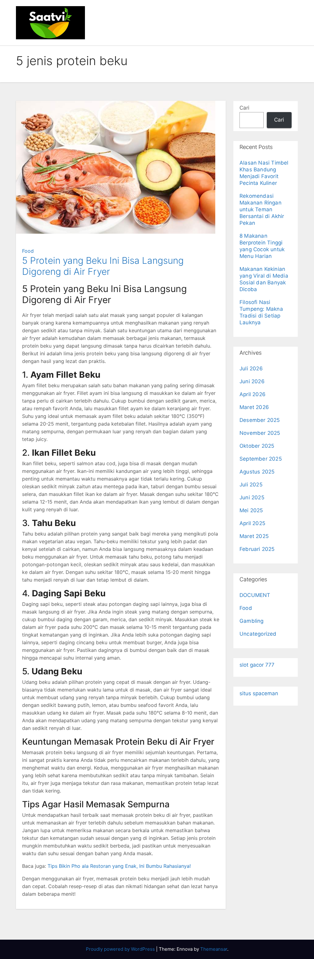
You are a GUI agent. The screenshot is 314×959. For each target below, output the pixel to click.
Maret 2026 (254, 407)
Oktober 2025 (256, 446)
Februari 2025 (257, 549)
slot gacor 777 (256, 665)
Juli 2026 (251, 368)
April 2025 (252, 523)
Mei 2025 (251, 510)
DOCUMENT (254, 595)
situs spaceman (258, 693)
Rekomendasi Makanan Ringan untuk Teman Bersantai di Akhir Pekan (261, 209)
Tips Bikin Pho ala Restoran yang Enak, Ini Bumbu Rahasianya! (119, 866)
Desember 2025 (259, 420)
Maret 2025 (254, 536)
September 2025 (260, 459)
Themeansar (213, 949)
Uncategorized (258, 634)
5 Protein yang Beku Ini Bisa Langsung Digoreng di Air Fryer (103, 266)
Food (28, 251)
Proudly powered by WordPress (121, 949)
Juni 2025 (251, 497)
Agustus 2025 (256, 472)
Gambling (251, 621)
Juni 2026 (252, 381)
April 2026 (252, 394)
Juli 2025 (250, 484)
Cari (244, 108)
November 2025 (259, 433)
